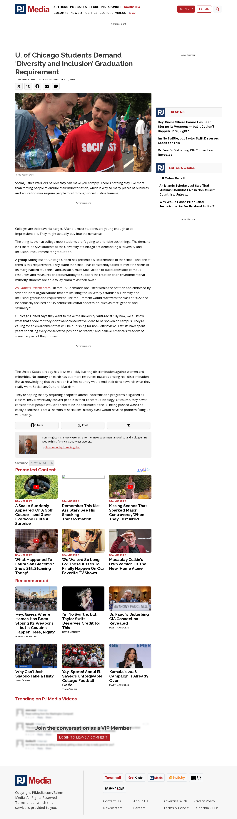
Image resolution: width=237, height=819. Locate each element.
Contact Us (112, 801)
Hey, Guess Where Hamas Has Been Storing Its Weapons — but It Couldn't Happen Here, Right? (35, 623)
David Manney (71, 632)
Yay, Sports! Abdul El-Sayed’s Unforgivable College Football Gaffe (82, 678)
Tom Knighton (25, 79)
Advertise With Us (177, 801)
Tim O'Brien (22, 680)
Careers (139, 808)
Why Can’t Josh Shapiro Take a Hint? (34, 673)
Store (94, 7)
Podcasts (78, 7)
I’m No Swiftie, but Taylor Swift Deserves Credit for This (81, 621)
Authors (61, 7)
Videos (120, 13)
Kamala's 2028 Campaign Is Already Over (128, 676)
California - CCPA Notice (207, 808)
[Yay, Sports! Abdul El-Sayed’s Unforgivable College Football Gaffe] (83, 655)
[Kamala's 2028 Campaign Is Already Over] (130, 655)
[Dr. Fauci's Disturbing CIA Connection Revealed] (130, 598)
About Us (140, 801)
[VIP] (132, 12)
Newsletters (113, 808)
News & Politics (84, 13)
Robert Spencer (25, 636)
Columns (61, 13)
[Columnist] (29, 444)
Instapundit (111, 7)
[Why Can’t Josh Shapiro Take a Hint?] (36, 655)
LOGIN (204, 9)
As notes (33, 288)
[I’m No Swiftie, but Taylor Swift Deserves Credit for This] (83, 598)
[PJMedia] (32, 9)
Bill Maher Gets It (172, 178)
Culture (106, 13)
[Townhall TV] (133, 6)
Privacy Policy (204, 801)
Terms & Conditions (177, 808)
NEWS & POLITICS (42, 462)
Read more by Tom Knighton (62, 447)
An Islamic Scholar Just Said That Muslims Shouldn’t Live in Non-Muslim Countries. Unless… (187, 190)
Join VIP (186, 9)
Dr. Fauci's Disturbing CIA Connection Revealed (129, 618)
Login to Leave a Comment (83, 737)
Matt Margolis (119, 627)
